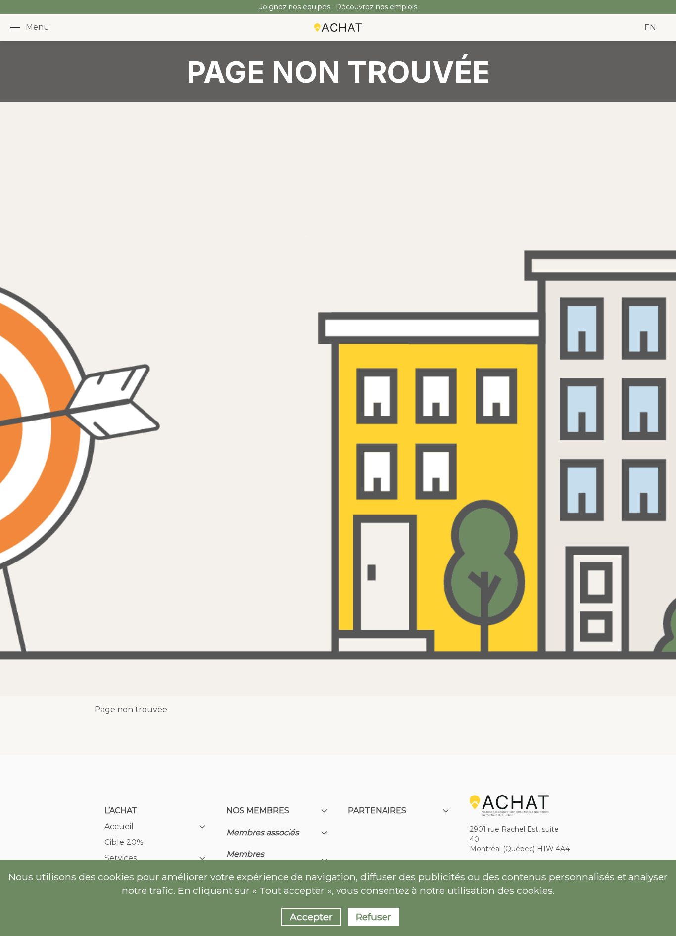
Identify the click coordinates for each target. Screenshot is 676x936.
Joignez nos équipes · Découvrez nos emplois (338, 6)
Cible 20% (124, 842)
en (650, 27)
